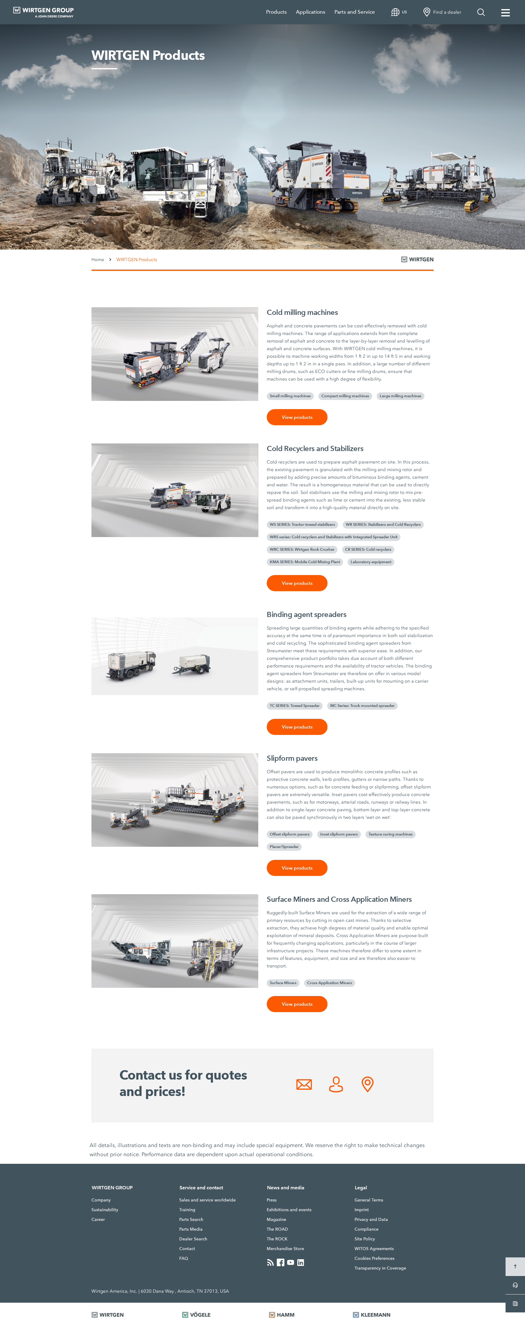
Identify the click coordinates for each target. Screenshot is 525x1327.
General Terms (369, 1200)
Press (271, 1200)
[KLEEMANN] (393, 1315)
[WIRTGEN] (129, 1315)
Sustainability (104, 1209)
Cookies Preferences (374, 1258)
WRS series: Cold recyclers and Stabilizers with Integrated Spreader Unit (333, 537)
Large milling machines (400, 396)
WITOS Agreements (374, 1248)
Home (97, 259)
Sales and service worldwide (207, 1200)
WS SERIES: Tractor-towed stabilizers (302, 524)
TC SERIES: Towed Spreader (295, 705)
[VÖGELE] (218, 1315)
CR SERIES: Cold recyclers (368, 549)
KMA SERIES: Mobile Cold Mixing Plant (305, 562)
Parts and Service (355, 12)
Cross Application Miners (329, 983)
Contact (187, 1248)
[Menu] (505, 12)
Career (98, 1219)
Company (101, 1200)
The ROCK (277, 1239)
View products (297, 417)
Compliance (367, 1229)
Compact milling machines (345, 396)
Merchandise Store (285, 1248)
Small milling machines (290, 396)
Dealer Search (193, 1239)
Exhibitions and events (289, 1209)
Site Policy (365, 1239)
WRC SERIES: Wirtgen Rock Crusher (302, 549)
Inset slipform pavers (339, 834)
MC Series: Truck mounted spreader (362, 705)
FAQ (183, 1258)
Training (187, 1209)
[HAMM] (303, 1315)
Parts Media (191, 1229)
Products (276, 12)
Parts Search (191, 1219)
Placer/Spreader (284, 846)
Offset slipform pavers (290, 834)
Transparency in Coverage (380, 1268)
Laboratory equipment (371, 562)
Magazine (276, 1219)
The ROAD (277, 1229)
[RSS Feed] (270, 1262)
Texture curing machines (391, 834)
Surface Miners (283, 983)
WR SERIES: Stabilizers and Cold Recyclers (383, 524)
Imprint (362, 1209)
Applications (310, 12)
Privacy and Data (371, 1219)
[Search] (481, 12)
